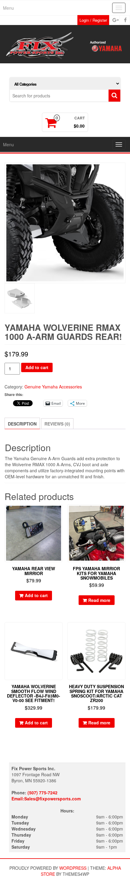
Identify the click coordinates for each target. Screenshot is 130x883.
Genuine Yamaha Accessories (53, 387)
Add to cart (36, 367)
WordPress (72, 868)
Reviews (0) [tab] (57, 424)
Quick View (59, 513)
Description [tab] (22, 424)
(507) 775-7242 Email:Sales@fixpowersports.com (46, 796)
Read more (99, 600)
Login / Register (93, 20)
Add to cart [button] (36, 595)
